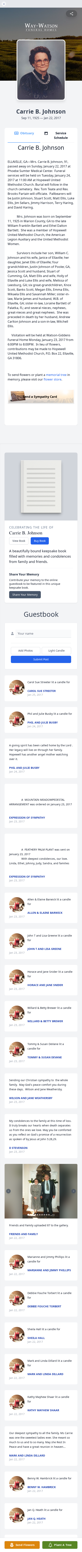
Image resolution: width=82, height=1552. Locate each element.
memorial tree (56, 375)
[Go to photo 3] (33, 1214)
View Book (18, 541)
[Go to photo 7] (42, 1214)
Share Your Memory (25, 594)
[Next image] (73, 1191)
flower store (52, 379)
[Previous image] (8, 1191)
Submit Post (41, 659)
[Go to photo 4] (35, 1214)
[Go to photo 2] (30, 1214)
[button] (41, 1191)
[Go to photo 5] (37, 1214)
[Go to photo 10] (49, 1214)
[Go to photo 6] (40, 1214)
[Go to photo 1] (28, 1215)
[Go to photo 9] (46, 1214)
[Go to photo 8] (44, 1214)
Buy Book (40, 541)
